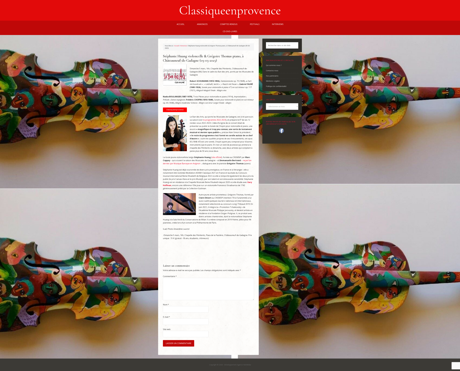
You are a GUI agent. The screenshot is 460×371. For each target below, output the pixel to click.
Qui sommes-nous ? (274, 65)
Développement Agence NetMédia (237, 365)
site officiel (216, 157)
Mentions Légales (273, 81)
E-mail (166, 317)
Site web (166, 329)
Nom (166, 304)
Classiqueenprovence (230, 10)
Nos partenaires (272, 76)
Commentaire (170, 276)
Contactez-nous (272, 70)
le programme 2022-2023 (214, 120)
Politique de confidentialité (276, 86)
